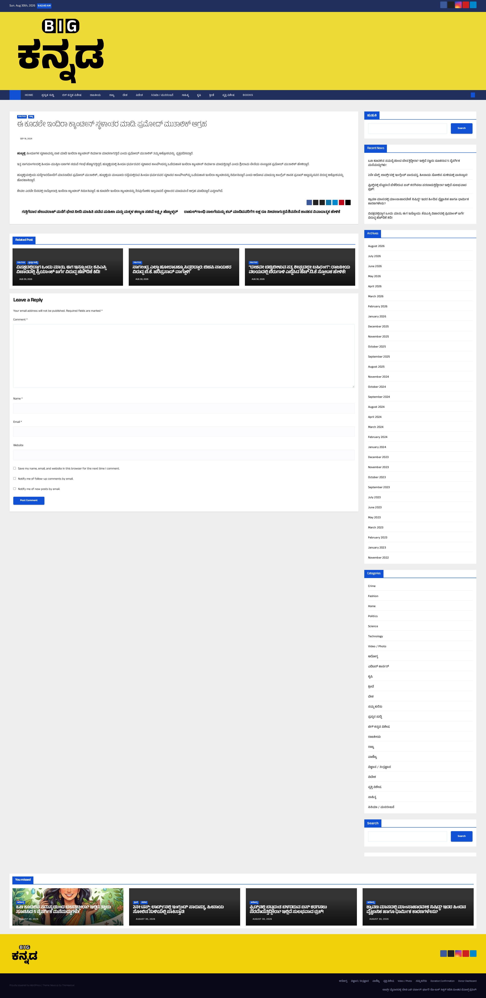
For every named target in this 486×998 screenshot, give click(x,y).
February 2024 (378, 437)
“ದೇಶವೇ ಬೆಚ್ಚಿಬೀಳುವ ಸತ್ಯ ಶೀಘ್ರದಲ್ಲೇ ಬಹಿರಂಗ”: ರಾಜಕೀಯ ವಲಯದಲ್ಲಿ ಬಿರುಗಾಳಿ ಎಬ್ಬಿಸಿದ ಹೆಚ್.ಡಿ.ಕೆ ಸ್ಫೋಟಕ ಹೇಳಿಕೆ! (299, 270)
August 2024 (376, 407)
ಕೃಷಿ (199, 95)
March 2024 (376, 427)
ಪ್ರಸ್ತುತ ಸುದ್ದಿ (48, 95)
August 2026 (376, 246)
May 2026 (374, 277)
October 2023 (377, 477)
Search (462, 128)
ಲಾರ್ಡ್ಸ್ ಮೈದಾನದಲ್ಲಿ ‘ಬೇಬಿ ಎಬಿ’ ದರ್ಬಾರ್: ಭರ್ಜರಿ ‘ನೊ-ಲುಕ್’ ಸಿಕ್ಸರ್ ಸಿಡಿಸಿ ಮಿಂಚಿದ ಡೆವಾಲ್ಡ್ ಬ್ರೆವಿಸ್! (430, 990)
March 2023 (375, 528)
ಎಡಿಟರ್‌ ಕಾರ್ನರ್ (378, 667)
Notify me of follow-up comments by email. (45, 479)
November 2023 (378, 467)
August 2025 (376, 367)
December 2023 (378, 457)
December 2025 (378, 327)
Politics (22, 116)
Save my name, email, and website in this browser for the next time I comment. (69, 468)
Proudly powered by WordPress (25, 986)
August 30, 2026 (29, 919)
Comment (20, 319)
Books (248, 95)
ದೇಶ (125, 95)
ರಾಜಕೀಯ (95, 95)
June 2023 (375, 508)
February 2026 (378, 307)
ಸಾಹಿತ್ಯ (185, 95)
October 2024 (377, 387)
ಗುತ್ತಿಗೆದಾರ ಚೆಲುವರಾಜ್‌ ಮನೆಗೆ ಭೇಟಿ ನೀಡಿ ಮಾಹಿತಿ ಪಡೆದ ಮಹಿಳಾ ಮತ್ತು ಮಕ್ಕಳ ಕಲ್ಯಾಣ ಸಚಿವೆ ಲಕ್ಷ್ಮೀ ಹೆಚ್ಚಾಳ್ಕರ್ (100, 212)
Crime (372, 586)
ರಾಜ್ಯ (111, 95)
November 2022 (378, 558)
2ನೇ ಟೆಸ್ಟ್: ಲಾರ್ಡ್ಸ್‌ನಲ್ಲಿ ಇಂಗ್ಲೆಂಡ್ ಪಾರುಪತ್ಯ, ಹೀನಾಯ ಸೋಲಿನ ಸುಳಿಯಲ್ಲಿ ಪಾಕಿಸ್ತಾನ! (418, 175)
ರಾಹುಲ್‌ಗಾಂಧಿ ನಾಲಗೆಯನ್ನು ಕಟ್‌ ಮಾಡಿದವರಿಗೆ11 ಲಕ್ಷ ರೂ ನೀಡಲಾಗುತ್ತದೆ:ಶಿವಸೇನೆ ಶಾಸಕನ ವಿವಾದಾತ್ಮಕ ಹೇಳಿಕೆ (262, 212)
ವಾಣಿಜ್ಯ (372, 757)
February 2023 (377, 538)
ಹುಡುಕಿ (372, 115)
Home (29, 95)
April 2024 (375, 417)
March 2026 (376, 297)
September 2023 (379, 488)
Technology (375, 637)
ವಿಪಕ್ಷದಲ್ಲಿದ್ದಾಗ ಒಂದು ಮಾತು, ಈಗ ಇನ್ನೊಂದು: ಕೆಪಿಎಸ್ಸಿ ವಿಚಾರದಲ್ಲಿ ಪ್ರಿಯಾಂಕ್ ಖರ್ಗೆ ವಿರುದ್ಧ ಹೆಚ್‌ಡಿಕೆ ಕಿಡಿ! (61, 270)
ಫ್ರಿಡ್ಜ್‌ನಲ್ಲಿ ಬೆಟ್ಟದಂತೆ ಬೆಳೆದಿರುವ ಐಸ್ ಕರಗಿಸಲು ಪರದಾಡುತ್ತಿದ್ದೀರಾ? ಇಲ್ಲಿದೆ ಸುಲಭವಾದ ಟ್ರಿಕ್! (417, 187)
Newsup (54, 986)
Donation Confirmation (442, 981)
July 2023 (374, 498)
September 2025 (379, 357)
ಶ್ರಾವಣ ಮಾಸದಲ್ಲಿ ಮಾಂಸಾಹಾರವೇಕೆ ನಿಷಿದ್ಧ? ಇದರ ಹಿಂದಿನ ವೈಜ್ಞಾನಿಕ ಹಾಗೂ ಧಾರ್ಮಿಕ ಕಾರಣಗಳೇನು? (418, 201)
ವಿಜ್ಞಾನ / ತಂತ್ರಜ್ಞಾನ (379, 767)
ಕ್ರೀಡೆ (211, 95)
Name (18, 398)
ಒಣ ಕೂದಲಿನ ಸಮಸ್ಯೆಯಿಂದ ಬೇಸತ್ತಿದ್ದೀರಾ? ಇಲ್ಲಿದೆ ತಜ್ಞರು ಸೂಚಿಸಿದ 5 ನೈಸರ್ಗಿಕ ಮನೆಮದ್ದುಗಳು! (414, 163)
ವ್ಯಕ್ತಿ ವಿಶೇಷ (228, 95)
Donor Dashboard (467, 981)
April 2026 (375, 287)
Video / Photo (377, 647)
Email (17, 422)
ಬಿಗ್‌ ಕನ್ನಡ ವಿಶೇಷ (72, 95)
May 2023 (374, 518)
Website (18, 445)
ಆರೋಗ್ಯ (373, 657)
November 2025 (378, 337)
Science (373, 627)
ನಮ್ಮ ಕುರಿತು (375, 707)
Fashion (373, 596)
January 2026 (377, 317)
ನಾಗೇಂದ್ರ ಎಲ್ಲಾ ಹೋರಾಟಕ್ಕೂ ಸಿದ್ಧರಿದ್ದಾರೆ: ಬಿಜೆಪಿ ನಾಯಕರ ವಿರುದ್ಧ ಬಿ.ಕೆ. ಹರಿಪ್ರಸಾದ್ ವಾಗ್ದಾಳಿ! (182, 270)
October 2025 (377, 347)
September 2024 (379, 397)
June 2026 (375, 266)
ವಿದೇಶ (139, 95)
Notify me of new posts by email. (39, 489)
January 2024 (377, 447)
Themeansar (68, 986)
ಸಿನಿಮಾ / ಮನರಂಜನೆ (162, 95)
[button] (466, 95)
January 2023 (377, 548)
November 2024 (378, 377)
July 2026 (374, 256)
